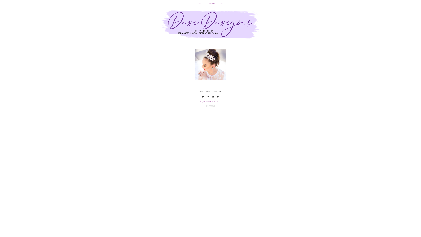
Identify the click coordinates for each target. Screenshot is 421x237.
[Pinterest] (218, 97)
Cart (221, 3)
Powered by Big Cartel (210, 106)
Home (201, 91)
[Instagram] (213, 97)
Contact (212, 3)
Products (201, 3)
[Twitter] (203, 97)
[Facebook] (208, 97)
